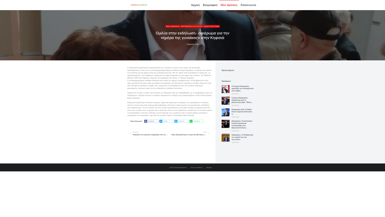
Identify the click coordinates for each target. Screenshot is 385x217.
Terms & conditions (196, 167)
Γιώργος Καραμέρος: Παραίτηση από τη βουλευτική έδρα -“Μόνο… (242, 100)
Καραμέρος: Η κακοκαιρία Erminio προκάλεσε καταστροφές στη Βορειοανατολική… (242, 124)
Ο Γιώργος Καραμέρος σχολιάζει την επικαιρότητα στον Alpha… (243, 88)
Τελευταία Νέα (211, 26)
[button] (151, 121)
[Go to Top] (382, 214)
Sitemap (209, 167)
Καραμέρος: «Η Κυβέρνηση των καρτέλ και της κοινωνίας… (242, 137)
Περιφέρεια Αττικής (191, 26)
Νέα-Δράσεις (172, 26)
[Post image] (226, 89)
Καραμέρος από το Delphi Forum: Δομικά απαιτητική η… (242, 111)
